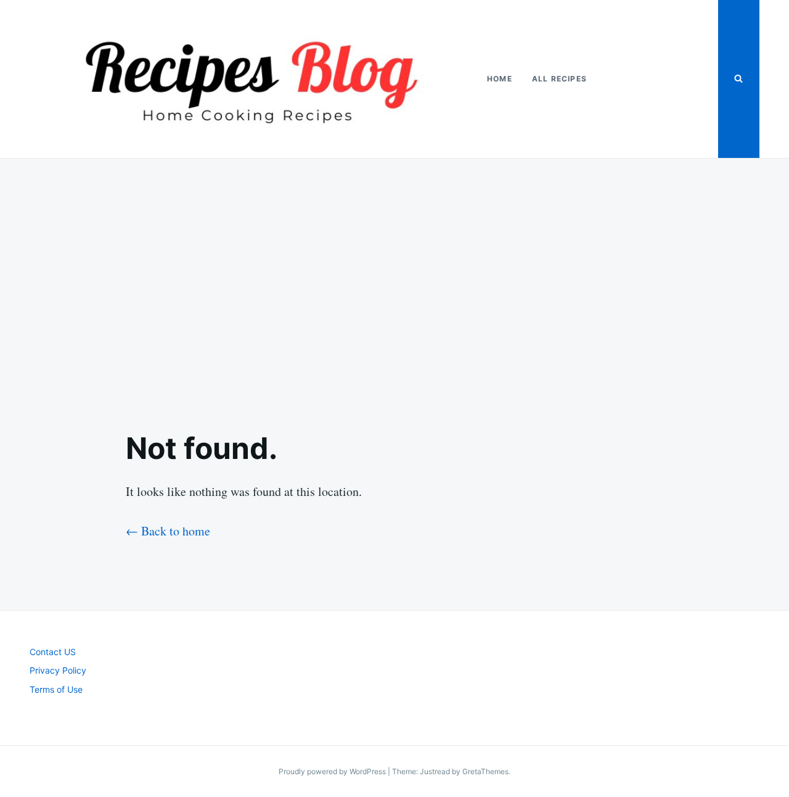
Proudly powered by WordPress (333, 771)
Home (499, 78)
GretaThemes (485, 771)
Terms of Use (56, 689)
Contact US (53, 651)
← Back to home (168, 530)
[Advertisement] (394, 284)
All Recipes (559, 78)
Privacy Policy (58, 670)
